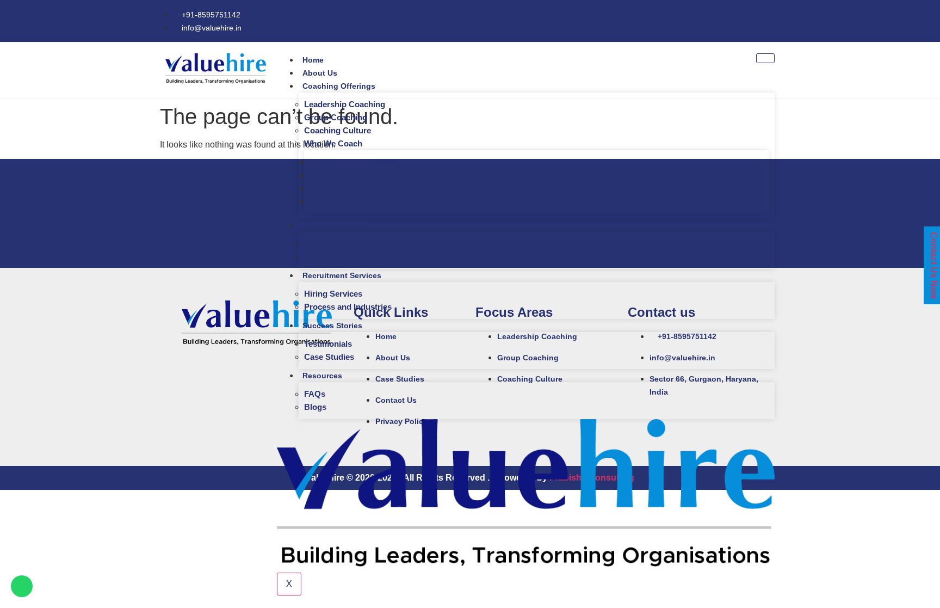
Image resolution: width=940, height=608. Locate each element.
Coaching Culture (337, 130)
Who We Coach (333, 143)
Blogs (315, 407)
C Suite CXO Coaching (353, 162)
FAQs (314, 393)
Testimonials (328, 343)
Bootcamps (326, 243)
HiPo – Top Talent (343, 175)
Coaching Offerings (338, 86)
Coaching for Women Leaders (366, 201)
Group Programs (332, 225)
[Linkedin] (774, 19)
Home (313, 60)
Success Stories (332, 325)
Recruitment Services (341, 275)
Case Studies (329, 356)
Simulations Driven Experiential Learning (382, 256)
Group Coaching (335, 117)
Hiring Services (333, 293)
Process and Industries (348, 306)
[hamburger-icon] (765, 58)
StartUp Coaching (344, 188)
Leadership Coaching (344, 104)
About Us (319, 73)
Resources (322, 375)
